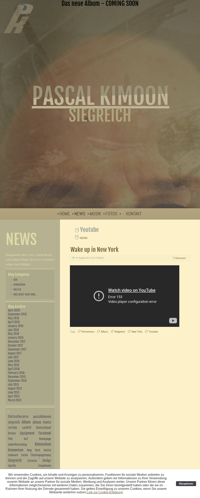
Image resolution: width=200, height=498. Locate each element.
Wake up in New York (95, 249)
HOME (64, 214)
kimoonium (15, 450)
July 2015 (13, 384)
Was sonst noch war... (25, 294)
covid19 (26, 428)
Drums (12, 433)
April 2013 (14, 396)
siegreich (14, 422)
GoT (26, 439)
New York (136, 331)
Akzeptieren (186, 483)
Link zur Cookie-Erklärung (105, 492)
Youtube (153, 331)
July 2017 (13, 357)
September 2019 (17, 314)
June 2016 (14, 361)
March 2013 (14, 400)
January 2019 (15, 326)
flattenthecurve (18, 417)
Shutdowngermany (41, 455)
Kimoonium (180, 257)
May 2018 (13, 334)
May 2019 (13, 318)
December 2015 (17, 377)
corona (12, 428)
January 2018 (15, 338)
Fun (15, 279)
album (37, 422)
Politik (17, 289)
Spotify (12, 465)
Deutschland (43, 428)
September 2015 (17, 381)
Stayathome (44, 465)
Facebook (44, 433)
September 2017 (17, 349)
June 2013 (14, 392)
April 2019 (14, 322)
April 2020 (14, 310)
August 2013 (15, 388)
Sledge (46, 461)
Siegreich (119, 331)
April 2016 (14, 369)
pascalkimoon (42, 417)
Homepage (45, 439)
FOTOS (111, 214)
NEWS (79, 214)
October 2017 (15, 345)
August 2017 (14, 353)
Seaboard (13, 455)
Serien (24, 455)
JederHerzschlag (17, 444)
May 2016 (13, 365)
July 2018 (13, 330)
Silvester (32, 460)
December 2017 (16, 341)
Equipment (27, 433)
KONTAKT (134, 214)
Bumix (47, 422)
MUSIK (95, 214)
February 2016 (16, 373)
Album (104, 331)
